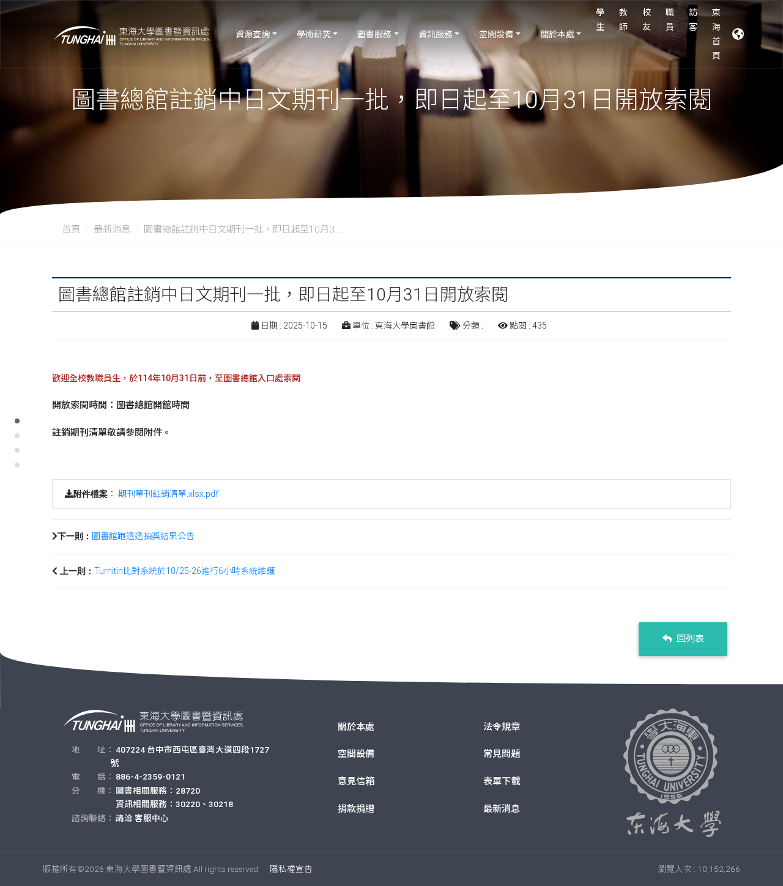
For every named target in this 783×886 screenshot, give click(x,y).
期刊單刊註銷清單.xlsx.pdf (168, 494)
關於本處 (557, 34)
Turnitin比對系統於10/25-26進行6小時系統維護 (184, 571)
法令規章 (501, 726)
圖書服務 (374, 34)
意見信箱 (356, 781)
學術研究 (314, 34)
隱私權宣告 (291, 869)
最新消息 (112, 229)
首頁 (71, 229)
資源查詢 (253, 34)
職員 (670, 19)
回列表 (689, 638)
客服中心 (152, 818)
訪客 (693, 19)
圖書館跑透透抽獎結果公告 (143, 536)
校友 (646, 19)
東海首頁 (716, 34)
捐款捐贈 (356, 808)
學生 (600, 19)
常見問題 (501, 753)
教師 (623, 19)
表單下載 (501, 781)
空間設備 (496, 34)
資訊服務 (435, 34)
